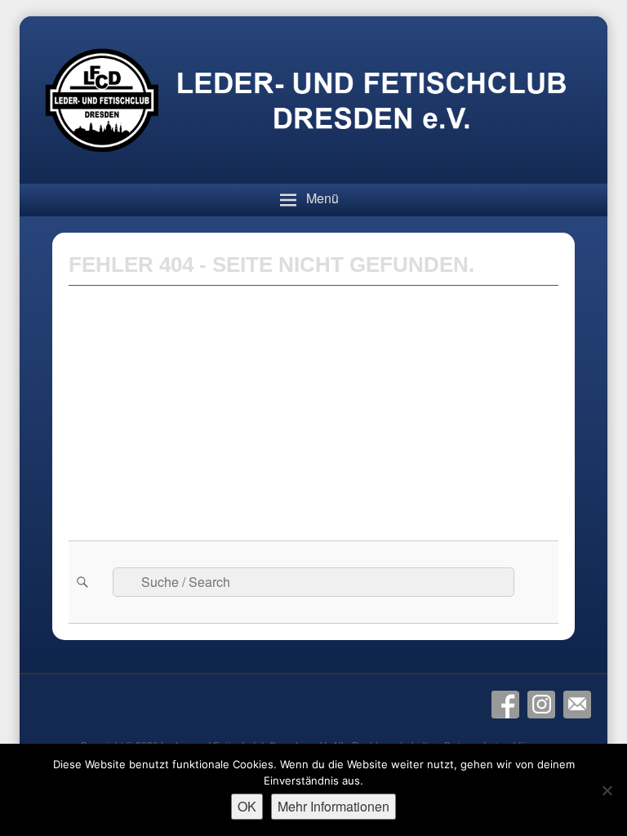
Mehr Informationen (333, 806)
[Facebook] (505, 704)
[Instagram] (541, 704)
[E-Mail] (577, 704)
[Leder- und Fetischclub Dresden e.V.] (313, 179)
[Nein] (606, 790)
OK (247, 806)
